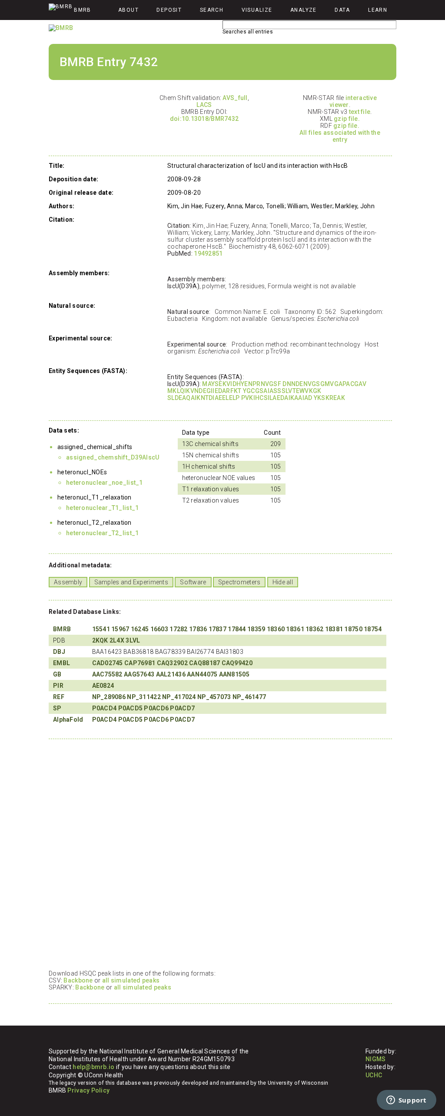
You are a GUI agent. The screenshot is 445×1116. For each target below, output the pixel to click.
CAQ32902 (172, 663)
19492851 (208, 253)
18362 (314, 629)
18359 (256, 629)
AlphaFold (68, 719)
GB (57, 674)
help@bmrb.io (93, 1066)
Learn (377, 10)
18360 (276, 629)
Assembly (68, 582)
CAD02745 (107, 663)
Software (193, 582)
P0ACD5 (130, 708)
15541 (101, 629)
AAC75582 (107, 674)
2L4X (117, 640)
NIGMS (375, 1059)
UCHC (373, 1075)
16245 (140, 629)
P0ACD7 (182, 708)
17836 (198, 629)
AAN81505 (234, 674)
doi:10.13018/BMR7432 (204, 118)
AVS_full (234, 97)
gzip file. (347, 118)
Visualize (257, 10)
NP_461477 (249, 696)
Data (342, 10)
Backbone (78, 980)
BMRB (62, 629)
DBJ (59, 651)
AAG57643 (139, 674)
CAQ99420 (237, 663)
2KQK (100, 640)
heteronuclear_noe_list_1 (104, 482)
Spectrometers (239, 582)
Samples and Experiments (131, 582)
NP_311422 (144, 696)
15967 (120, 629)
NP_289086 (109, 696)
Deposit (169, 10)
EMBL (61, 663)
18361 (295, 629)
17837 (217, 629)
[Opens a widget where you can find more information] (406, 1101)
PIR (58, 685)
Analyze (303, 10)
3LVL (133, 640)
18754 (373, 629)
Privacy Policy (88, 1090)
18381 (334, 629)
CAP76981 (139, 663)
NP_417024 (179, 696)
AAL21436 (171, 674)
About (128, 10)
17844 (237, 629)
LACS (204, 104)
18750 (353, 629)
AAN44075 (202, 674)
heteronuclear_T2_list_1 (102, 533)
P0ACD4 (104, 708)
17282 (178, 629)
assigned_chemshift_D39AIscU (112, 457)
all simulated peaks (130, 980)
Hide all (282, 582)
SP (57, 708)
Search (212, 10)
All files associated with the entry (339, 136)
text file (360, 111)
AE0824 (103, 685)
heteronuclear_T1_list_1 (102, 507)
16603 (159, 629)
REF (58, 696)
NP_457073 (214, 696)
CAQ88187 (204, 663)
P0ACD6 (156, 708)
